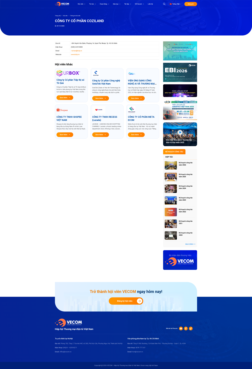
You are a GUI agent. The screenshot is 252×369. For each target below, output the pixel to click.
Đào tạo (115, 4)
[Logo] (68, 322)
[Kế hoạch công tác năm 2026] (171, 165)
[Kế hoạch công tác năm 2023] (171, 200)
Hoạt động (103, 4)
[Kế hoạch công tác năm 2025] (171, 177)
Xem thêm (63, 98)
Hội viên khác (64, 64)
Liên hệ (150, 4)
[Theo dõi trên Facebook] (186, 328)
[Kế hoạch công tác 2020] (171, 235)
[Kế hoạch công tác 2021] (171, 224)
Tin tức (91, 4)
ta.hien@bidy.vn (76, 51)
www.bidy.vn (75, 54)
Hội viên (80, 4)
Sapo (156, 365)
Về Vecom (138, 4)
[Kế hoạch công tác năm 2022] (171, 212)
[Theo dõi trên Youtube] (181, 328)
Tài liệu (126, 4)
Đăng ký (191, 4)
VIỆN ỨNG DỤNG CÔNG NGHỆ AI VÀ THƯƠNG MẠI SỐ (141, 83)
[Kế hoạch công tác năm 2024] (171, 188)
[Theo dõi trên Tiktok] (191, 328)
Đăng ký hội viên (124, 301)
